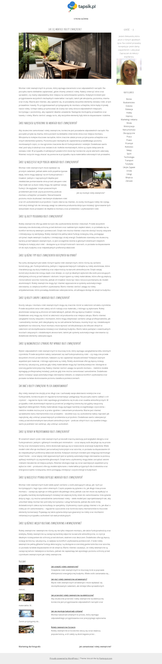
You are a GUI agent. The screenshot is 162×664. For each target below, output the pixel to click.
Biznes (129, 99)
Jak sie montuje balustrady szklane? (67, 611)
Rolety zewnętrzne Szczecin (63, 627)
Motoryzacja (129, 126)
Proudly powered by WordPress (64, 658)
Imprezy (129, 116)
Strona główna (81, 19)
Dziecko (129, 106)
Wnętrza (129, 177)
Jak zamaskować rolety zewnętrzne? (95, 646)
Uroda (129, 170)
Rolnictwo (129, 147)
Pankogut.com (105, 658)
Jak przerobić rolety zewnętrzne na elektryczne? (72, 595)
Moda (129, 123)
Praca (129, 136)
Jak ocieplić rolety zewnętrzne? (64, 566)
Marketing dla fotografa (29, 646)
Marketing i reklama (129, 119)
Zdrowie (129, 181)
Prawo (129, 140)
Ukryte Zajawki (129, 167)
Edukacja (129, 109)
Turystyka (129, 164)
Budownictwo (129, 102)
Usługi (129, 174)
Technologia (129, 157)
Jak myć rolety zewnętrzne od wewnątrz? (69, 579)
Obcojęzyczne (129, 133)
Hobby (129, 112)
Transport (129, 160)
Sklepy (129, 150)
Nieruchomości (129, 129)
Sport (129, 153)
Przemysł (129, 143)
